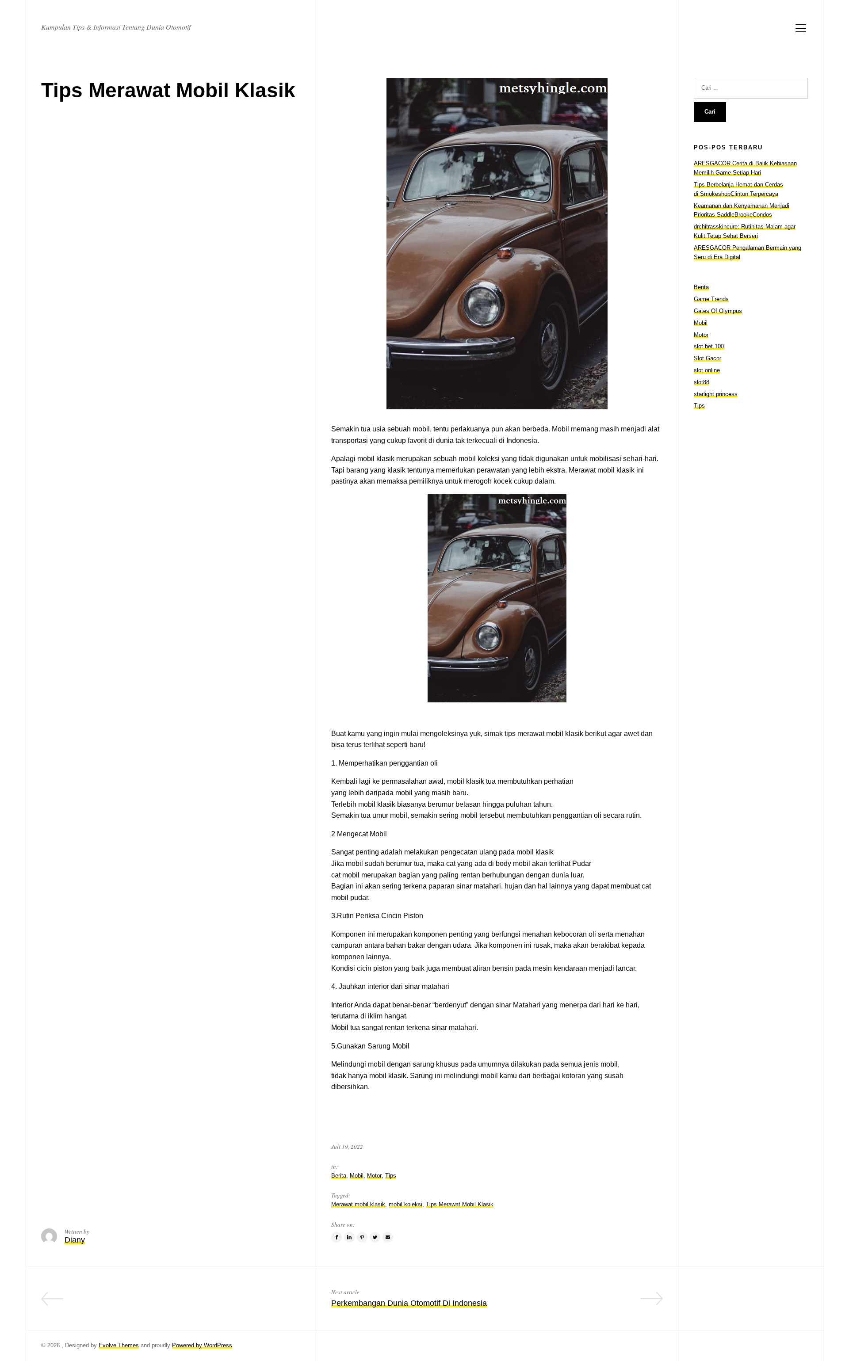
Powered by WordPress (202, 1345)
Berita (338, 1175)
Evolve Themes (119, 1345)
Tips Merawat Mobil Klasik (459, 1204)
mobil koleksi (405, 1204)
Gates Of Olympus (718, 311)
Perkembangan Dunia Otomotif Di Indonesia (409, 1303)
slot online (707, 370)
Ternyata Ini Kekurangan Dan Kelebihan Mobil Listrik (207, 1303)
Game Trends (711, 299)
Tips (390, 1175)
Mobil (356, 1175)
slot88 (701, 382)
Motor (374, 1175)
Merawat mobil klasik (358, 1204)
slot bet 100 (709, 346)
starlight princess (716, 394)
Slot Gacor (707, 358)
